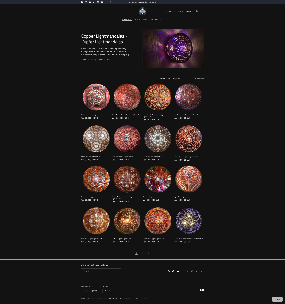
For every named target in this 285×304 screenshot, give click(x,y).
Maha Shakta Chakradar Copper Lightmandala (154, 116)
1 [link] (136, 253)
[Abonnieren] (118, 271)
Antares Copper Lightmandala (153, 197)
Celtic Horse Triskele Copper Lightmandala (188, 239)
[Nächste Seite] (148, 253)
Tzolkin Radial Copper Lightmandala (186, 157)
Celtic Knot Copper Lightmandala (154, 239)
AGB (136, 299)
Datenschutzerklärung (126, 299)
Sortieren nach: (165, 78)
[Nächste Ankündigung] (166, 2)
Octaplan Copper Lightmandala (92, 239)
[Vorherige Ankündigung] (118, 2)
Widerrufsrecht (113, 299)
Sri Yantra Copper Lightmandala (92, 115)
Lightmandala (90, 299)
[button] (83, 11)
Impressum (143, 299)
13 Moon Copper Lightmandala (122, 157)
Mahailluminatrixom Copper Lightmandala (126, 115)
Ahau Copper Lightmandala (90, 157)
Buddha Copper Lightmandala (122, 239)
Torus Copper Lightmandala (152, 157)
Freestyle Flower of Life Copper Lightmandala (123, 198)
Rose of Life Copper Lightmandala (92, 197)
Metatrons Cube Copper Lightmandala (187, 115)
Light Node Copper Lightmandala (185, 197)
